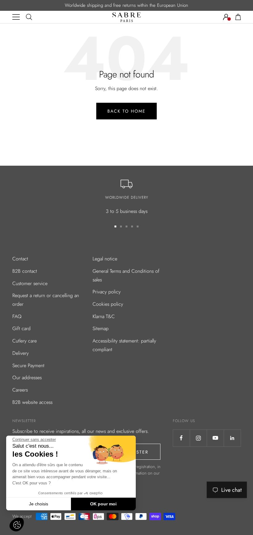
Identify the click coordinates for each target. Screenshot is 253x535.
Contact (20, 258)
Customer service (30, 283)
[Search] (29, 17)
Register (136, 452)
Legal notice (105, 258)
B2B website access (32, 402)
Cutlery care (24, 340)
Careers (20, 389)
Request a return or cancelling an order (45, 300)
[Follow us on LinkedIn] (232, 437)
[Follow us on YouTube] (215, 437)
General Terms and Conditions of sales (126, 275)
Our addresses (27, 377)
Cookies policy (108, 304)
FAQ (17, 316)
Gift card (21, 328)
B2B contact (24, 271)
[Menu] (16, 17)
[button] (17, 524)
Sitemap (101, 328)
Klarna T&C (104, 316)
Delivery (20, 353)
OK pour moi (103, 503)
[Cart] (238, 17)
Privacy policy (107, 291)
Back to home (126, 111)
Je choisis (38, 503)
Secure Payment (28, 365)
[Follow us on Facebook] (181, 437)
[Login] (226, 17)
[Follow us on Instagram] (198, 437)
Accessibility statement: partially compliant (124, 345)
